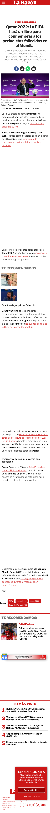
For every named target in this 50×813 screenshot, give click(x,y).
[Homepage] (25, 2)
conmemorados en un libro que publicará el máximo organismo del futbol (23, 142)
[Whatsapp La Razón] (28, 68)
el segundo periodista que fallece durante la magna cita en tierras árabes (22, 581)
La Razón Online (14, 109)
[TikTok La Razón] (38, 805)
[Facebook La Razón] (16, 68)
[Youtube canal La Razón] (43, 805)
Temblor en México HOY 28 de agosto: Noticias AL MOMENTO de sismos (24, 718)
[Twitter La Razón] (22, 68)
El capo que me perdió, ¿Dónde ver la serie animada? (26, 743)
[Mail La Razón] (33, 68)
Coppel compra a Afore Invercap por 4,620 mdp (24, 735)
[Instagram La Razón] (33, 805)
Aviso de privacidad (31, 796)
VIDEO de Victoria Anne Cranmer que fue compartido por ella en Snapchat (25, 710)
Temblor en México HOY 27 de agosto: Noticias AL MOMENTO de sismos (24, 726)
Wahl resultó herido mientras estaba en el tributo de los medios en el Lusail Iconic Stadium (25, 437)
